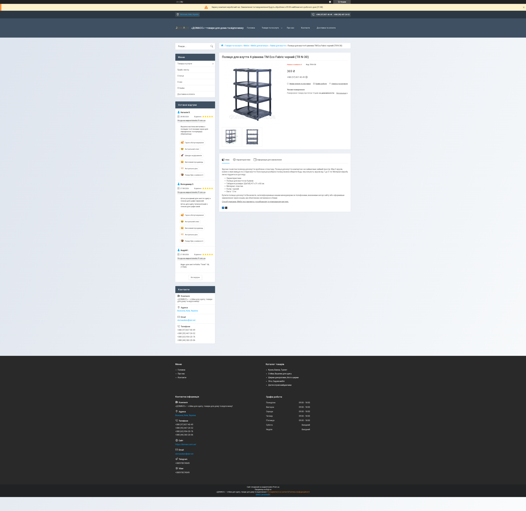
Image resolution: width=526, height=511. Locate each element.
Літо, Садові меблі (276, 381)
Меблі (246, 46)
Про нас (290, 28)
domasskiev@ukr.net (186, 320)
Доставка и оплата (186, 94)
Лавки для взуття (278, 46)
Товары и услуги (184, 64)
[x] (226, 208)
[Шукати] (211, 46)
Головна (251, 28)
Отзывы (181, 88)
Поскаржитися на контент (277, 492)
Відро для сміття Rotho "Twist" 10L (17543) (195, 265)
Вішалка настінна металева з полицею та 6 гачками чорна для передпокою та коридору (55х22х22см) (194, 130)
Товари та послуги (270, 28)
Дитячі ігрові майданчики (279, 385)
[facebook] (223, 208)
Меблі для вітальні (259, 46)
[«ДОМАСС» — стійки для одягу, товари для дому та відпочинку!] (182, 28)
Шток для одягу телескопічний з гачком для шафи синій (194, 205)
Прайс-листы (183, 70)
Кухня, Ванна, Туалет (277, 370)
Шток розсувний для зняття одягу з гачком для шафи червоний (196, 199)
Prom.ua (276, 487)
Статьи (180, 76)
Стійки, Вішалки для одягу (280, 374)
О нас (179, 82)
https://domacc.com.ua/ (185, 444)
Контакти (305, 28)
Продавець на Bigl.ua (263, 489)
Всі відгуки (195, 277)
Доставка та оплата (326, 28)
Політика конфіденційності (299, 492)
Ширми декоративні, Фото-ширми (283, 377)
